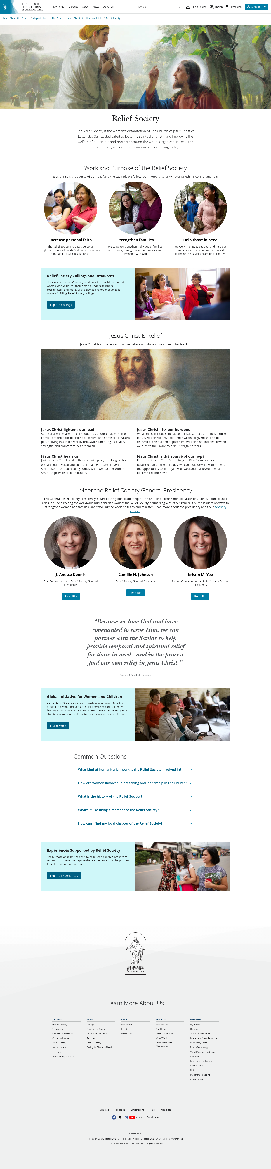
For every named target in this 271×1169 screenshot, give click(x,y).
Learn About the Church (16, 18)
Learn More (58, 725)
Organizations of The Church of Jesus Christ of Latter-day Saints (67, 18)
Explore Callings (61, 305)
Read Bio (71, 596)
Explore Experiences (64, 875)
